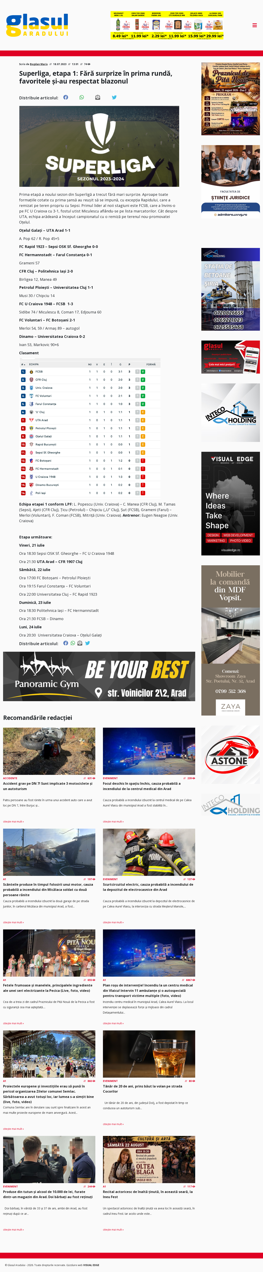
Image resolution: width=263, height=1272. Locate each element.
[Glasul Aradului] (43, 25)
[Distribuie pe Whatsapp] (82, 97)
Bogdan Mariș (39, 64)
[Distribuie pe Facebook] (65, 97)
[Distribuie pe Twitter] (114, 97)
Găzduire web (74, 1265)
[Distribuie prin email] (97, 97)
